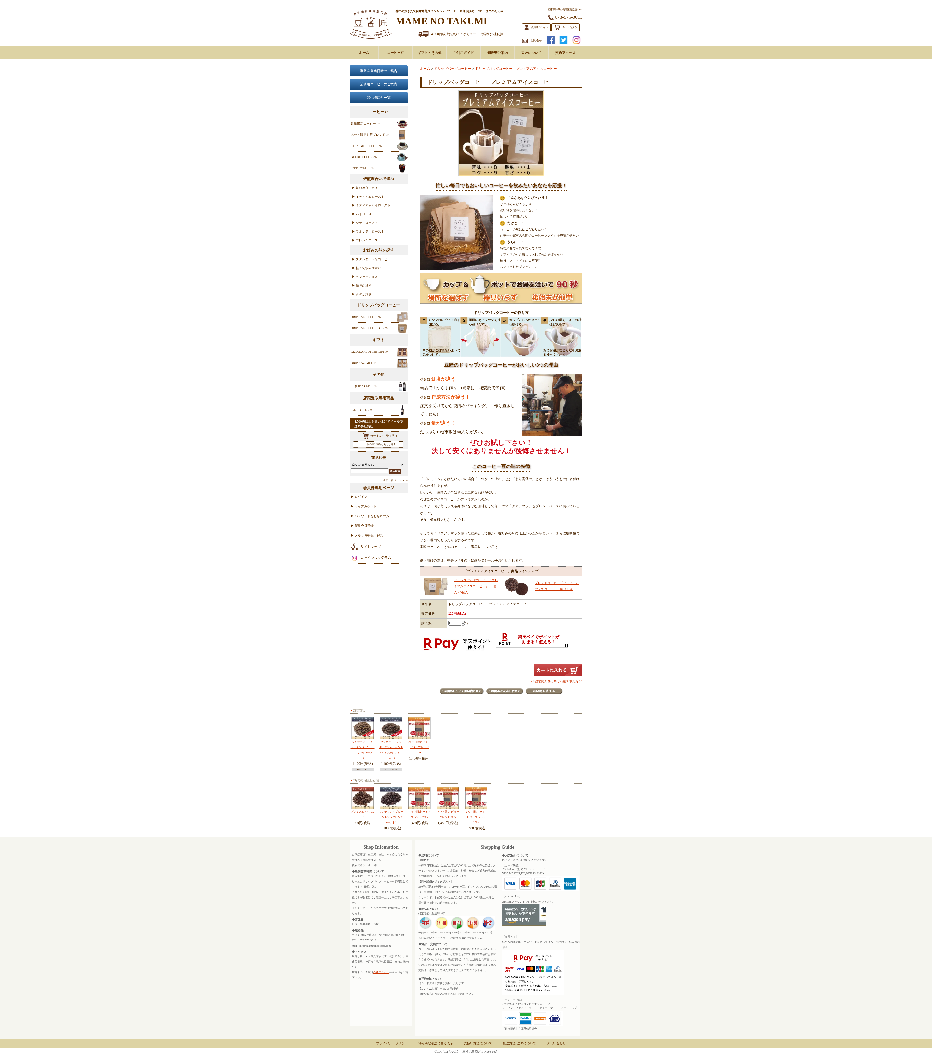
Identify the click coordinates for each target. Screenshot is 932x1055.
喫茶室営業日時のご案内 (378, 71)
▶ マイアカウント (364, 506)
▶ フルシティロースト (368, 231)
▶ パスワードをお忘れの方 (370, 516)
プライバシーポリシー (392, 1043)
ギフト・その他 (429, 53)
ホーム (364, 53)
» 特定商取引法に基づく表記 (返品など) (556, 681)
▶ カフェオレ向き (365, 276)
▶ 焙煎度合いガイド (366, 188)
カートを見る (569, 27)
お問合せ (536, 40)
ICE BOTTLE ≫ (362, 410)
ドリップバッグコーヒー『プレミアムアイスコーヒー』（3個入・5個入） (476, 586)
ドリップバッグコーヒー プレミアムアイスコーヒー (516, 69)
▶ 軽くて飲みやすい (366, 268)
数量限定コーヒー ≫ (365, 123)
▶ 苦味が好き (362, 294)
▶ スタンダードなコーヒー (371, 259)
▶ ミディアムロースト (368, 196)
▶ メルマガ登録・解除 (367, 535)
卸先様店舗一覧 (379, 97)
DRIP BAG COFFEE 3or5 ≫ (369, 328)
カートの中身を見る (384, 436)
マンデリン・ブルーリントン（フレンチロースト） (391, 817)
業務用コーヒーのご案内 (378, 84)
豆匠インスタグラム (375, 558)
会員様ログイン (539, 27)
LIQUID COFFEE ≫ (364, 386)
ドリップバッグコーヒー (452, 69)
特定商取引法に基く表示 (435, 1043)
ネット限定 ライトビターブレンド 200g (419, 747)
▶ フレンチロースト (366, 240)
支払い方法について (478, 1043)
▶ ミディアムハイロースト (371, 205)
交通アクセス (565, 53)
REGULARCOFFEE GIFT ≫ (370, 351)
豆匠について (531, 53)
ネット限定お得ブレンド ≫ (370, 135)
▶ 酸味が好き (362, 285)
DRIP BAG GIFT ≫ (363, 363)
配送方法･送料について (519, 1043)
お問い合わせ (556, 1043)
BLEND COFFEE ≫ (364, 157)
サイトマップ (370, 546)
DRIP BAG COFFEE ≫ (366, 317)
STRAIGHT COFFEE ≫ (366, 146)
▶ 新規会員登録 (362, 526)
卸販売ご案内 (497, 53)
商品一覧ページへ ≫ (395, 480)
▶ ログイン (359, 497)
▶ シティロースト (365, 223)
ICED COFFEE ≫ (362, 168)
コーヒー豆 (395, 53)
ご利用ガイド (463, 53)
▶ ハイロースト (363, 214)
